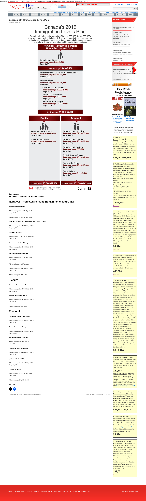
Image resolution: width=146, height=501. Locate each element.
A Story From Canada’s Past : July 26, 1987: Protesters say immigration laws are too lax (63, 12)
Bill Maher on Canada (118, 60)
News (82, 15)
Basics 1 (25, 15)
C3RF (130, 15)
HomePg (16, 15)
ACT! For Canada (108, 15)
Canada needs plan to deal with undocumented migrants (25, 394)
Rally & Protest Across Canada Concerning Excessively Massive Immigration (121, 36)
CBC (89, 15)
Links (96, 15)
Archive (74, 15)
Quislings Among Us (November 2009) (122, 79)
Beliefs (34, 15)
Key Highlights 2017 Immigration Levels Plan (99, 394)
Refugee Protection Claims (127, 427)
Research (65, 15)
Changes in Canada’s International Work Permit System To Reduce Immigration (123, 72)
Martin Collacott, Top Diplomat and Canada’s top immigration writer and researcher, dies (116, 12)
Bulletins (43, 15)
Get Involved (121, 15)
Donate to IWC (132, 4)
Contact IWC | (120, 4)
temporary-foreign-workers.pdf (125, 386)
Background (54, 15)
